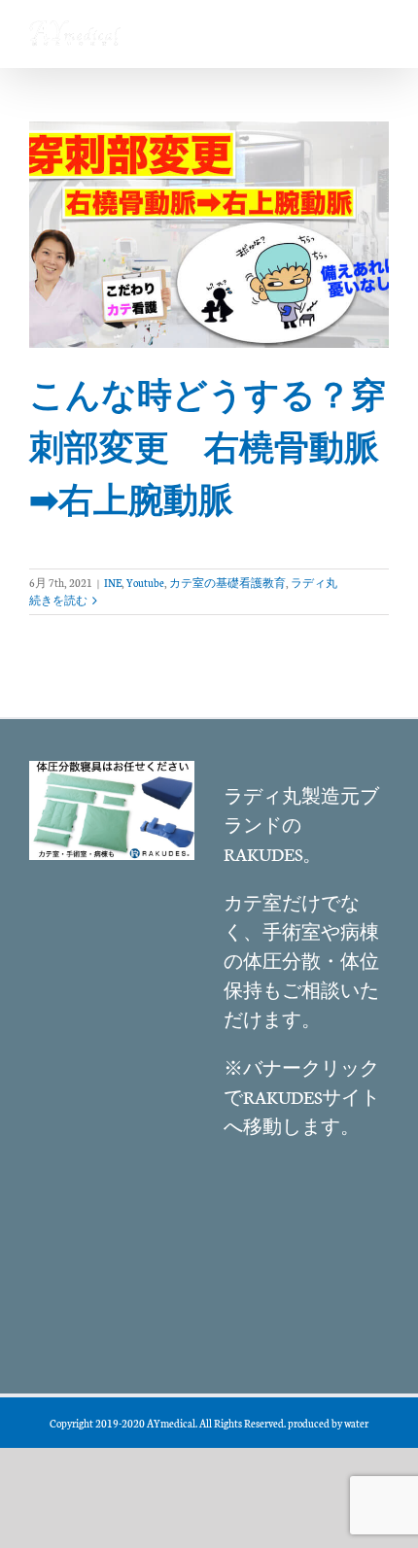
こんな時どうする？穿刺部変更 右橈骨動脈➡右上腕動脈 (207, 446)
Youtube (145, 582)
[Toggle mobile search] (339, 29)
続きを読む (58, 600)
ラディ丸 (314, 582)
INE (113, 582)
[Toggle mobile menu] (378, 29)
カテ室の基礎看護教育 (227, 582)
